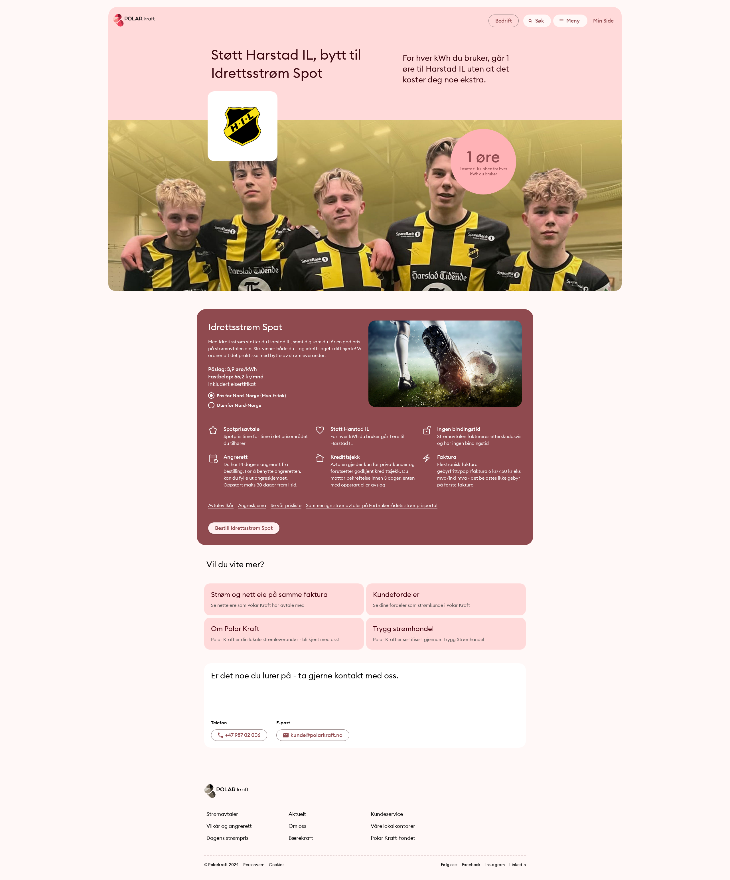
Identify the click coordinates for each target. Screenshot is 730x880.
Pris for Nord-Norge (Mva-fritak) (251, 395)
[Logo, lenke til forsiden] (131, 25)
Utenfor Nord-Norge (239, 405)
